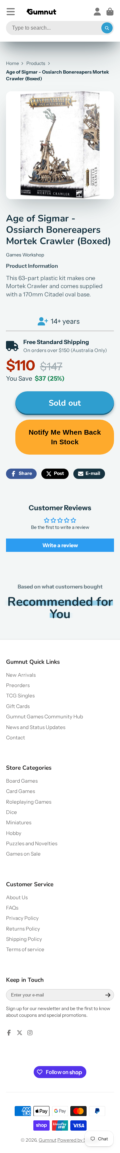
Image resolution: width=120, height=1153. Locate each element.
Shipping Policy (24, 939)
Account (97, 12)
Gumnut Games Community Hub (44, 716)
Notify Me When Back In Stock (65, 437)
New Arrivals (21, 675)
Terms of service (25, 949)
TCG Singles (20, 695)
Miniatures (18, 822)
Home (12, 63)
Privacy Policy (22, 918)
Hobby (13, 833)
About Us (17, 897)
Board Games (22, 781)
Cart (110, 12)
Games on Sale (23, 854)
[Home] (41, 11)
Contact (15, 737)
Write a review (60, 545)
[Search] (107, 28)
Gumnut (47, 1140)
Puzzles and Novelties (31, 843)
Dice (11, 812)
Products (35, 63)
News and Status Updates (35, 727)
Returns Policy (23, 929)
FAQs (12, 908)
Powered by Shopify (78, 1140)
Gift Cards (18, 706)
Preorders (18, 685)
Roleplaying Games (28, 802)
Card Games (20, 791)
